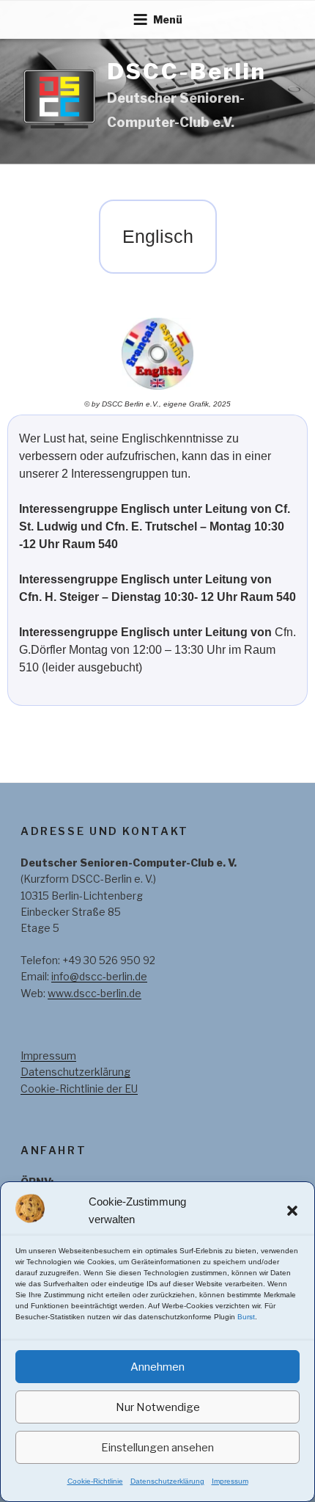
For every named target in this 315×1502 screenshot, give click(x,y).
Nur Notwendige (158, 1407)
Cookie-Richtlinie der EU (79, 1088)
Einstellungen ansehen (157, 1447)
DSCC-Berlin (187, 71)
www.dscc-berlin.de (94, 993)
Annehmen (157, 1367)
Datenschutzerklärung (167, 1481)
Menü (167, 19)
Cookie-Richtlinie (95, 1481)
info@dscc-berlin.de (99, 976)
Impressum (230, 1481)
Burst (246, 1317)
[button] (292, 1210)
